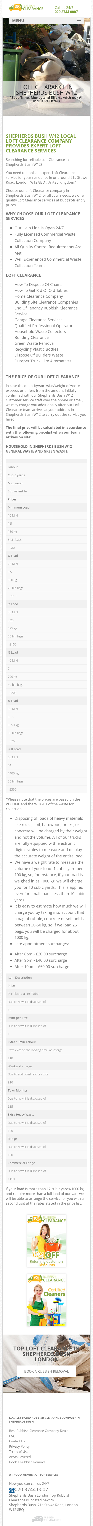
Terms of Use (18, 1451)
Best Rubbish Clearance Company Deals (38, 1430)
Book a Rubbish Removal (46, 1371)
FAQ (12, 1436)
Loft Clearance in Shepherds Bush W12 (37, 162)
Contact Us (17, 1441)
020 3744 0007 (66, 11)
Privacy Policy (19, 1446)
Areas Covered (20, 1457)
